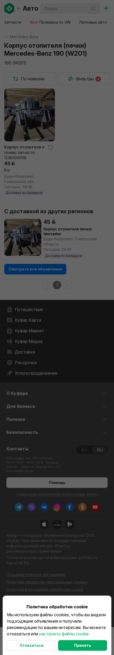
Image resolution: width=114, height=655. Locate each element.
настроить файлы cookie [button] (64, 633)
